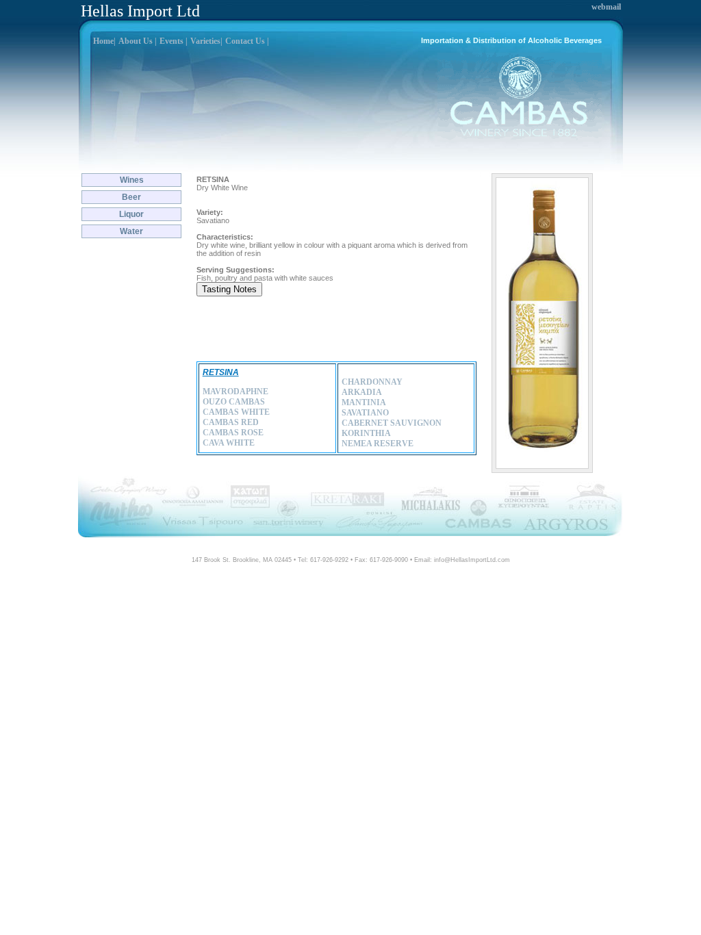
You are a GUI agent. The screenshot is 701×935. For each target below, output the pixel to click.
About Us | (137, 41)
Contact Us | (247, 41)
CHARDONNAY (372, 382)
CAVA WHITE (229, 443)
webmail (606, 7)
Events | (174, 41)
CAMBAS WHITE (236, 412)
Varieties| (206, 41)
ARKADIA (362, 392)
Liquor (131, 214)
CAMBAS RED (231, 422)
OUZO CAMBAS (234, 402)
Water (131, 231)
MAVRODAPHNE (235, 391)
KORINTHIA (366, 433)
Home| (104, 41)
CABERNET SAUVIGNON (392, 423)
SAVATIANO (365, 413)
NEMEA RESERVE (377, 443)
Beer (131, 197)
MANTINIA (364, 402)
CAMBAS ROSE (233, 432)
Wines (132, 180)
